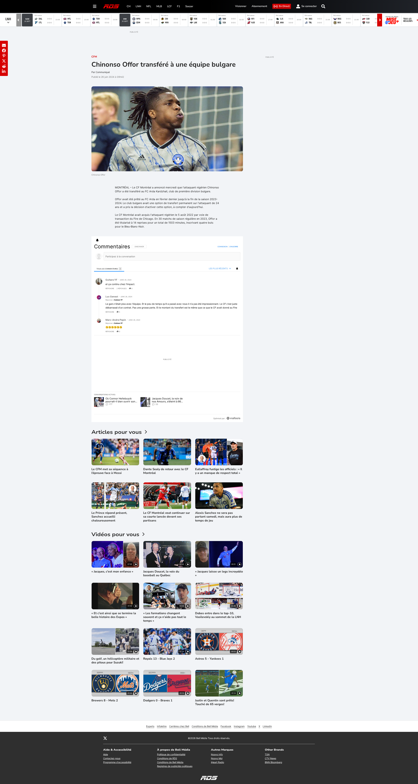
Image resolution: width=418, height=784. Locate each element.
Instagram (239, 726)
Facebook (226, 726)
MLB (159, 6)
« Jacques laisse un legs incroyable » (219, 573)
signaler (234, 288)
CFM (94, 57)
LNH (138, 6)
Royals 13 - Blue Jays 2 (159, 659)
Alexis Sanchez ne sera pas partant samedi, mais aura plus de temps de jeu (218, 516)
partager (224, 288)
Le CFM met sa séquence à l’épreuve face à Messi (109, 471)
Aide (105, 754)
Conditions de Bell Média (205, 726)
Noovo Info (217, 754)
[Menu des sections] (94, 6)
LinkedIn (267, 726)
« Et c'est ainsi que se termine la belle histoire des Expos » (113, 615)
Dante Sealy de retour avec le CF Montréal (165, 471)
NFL (148, 6)
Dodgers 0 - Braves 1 (157, 700)
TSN (267, 754)
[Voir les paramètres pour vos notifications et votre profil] (97, 240)
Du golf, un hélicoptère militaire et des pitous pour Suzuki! (115, 660)
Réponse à (114, 300)
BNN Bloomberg (273, 762)
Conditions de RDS (167, 758)
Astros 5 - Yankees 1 (209, 659)
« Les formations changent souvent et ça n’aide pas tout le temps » (164, 617)
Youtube (251, 726)
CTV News (270, 758)
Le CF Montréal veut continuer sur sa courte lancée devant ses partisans (166, 516)
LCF (169, 6)
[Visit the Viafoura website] (233, 418)
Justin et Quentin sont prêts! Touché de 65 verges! (214, 702)
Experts (150, 726)
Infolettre (162, 726)
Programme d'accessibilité (117, 762)
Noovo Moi (216, 758)
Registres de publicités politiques (174, 766)
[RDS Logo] (111, 6)
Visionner (240, 6)
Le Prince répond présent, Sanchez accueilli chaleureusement (109, 516)
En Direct (284, 6)
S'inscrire (233, 247)
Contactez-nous (111, 758)
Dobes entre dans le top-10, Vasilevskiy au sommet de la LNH (218, 615)
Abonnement (259, 6)
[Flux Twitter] (105, 738)
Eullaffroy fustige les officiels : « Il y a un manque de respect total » (218, 471)
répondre (109, 288)
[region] (167, 332)
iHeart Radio (217, 762)
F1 (178, 6)
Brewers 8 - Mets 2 (104, 700)
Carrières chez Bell (179, 726)
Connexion (222, 247)
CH (128, 6)
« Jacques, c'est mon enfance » (112, 571)
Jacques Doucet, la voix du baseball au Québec (161, 573)
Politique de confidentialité (171, 754)
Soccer (189, 6)
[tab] (109, 268)
